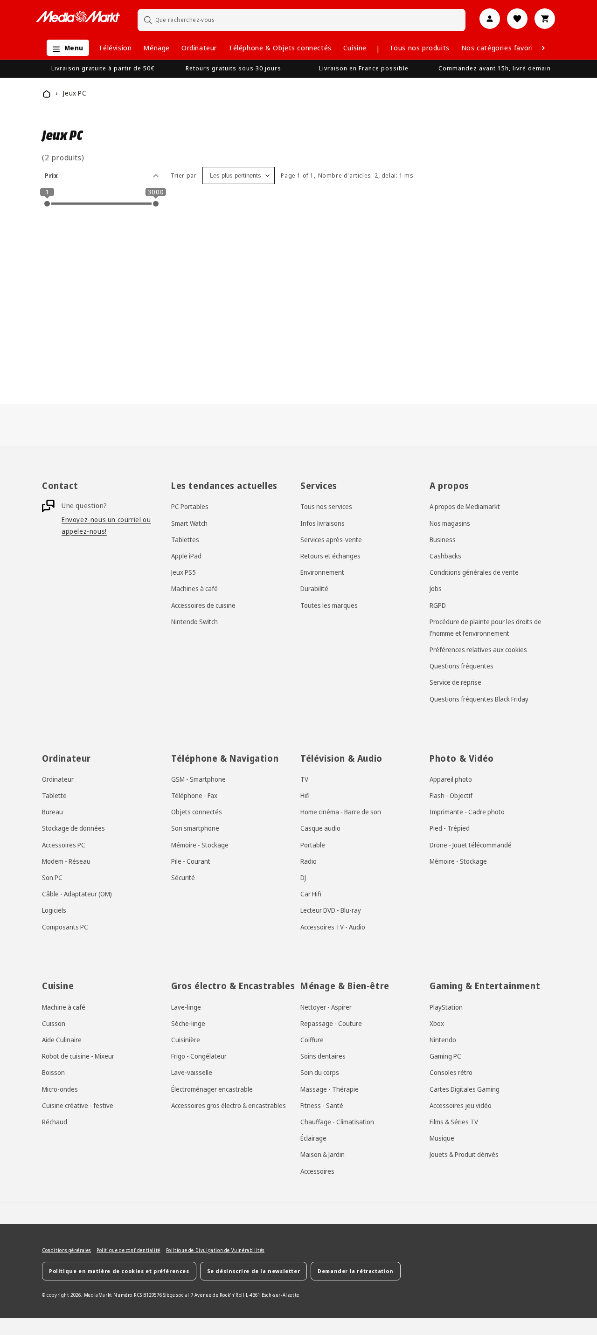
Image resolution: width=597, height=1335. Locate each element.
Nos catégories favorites (502, 47)
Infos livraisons (322, 522)
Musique (442, 1138)
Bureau (52, 811)
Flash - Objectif (451, 795)
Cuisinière (185, 1039)
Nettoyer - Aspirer (326, 1007)
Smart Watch (189, 522)
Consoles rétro (451, 1072)
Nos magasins (450, 522)
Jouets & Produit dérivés (464, 1154)
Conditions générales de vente (474, 572)
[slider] (47, 204)
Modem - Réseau (66, 861)
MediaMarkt (98, 1294)
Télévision (115, 47)
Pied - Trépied (450, 828)
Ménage (156, 47)
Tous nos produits (419, 47)
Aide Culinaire (62, 1039)
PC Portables (189, 506)
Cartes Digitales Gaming (465, 1088)
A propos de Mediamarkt (465, 506)
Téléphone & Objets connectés (280, 47)
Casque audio (320, 828)
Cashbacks (445, 555)
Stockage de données (73, 828)
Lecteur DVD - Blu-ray (330, 910)
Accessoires (317, 1170)
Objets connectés (196, 811)
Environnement (322, 572)
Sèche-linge (188, 1023)
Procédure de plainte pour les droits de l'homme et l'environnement (485, 627)
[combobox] (301, 19)
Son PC (52, 877)
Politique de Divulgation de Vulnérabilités (215, 1250)
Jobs (436, 588)
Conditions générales (66, 1250)
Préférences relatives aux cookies (478, 649)
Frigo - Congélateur (199, 1056)
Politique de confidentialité (128, 1250)
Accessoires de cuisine (203, 604)
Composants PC (65, 926)
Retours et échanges (330, 555)
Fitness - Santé (321, 1105)
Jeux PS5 (183, 572)
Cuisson (53, 1023)
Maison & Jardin (322, 1154)
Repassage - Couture (331, 1023)
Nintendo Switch (194, 621)
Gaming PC (445, 1056)
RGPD (438, 604)
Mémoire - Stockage (200, 844)
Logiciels (54, 910)
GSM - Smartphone (198, 779)
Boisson (53, 1072)
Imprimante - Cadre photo (467, 811)
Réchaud (54, 1121)
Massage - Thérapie (329, 1088)
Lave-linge (186, 1007)
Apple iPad (186, 555)
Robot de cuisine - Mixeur (78, 1056)
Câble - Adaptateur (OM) (77, 893)
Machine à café (63, 1007)
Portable (312, 844)
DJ (303, 877)
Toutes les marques (329, 604)
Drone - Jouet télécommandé (471, 844)
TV (304, 779)
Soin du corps (319, 1072)
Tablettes (185, 539)
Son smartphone (195, 828)
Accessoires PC (63, 844)
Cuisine (355, 47)
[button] (65, 48)
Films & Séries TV (454, 1121)
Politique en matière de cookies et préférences (119, 1270)
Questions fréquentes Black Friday (479, 698)
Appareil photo (451, 779)
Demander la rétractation (355, 1270)
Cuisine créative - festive (77, 1105)
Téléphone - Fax (194, 795)
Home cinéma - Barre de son (340, 811)
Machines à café (194, 588)
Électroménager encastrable (212, 1088)
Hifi (305, 795)
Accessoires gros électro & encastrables (228, 1105)
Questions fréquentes (461, 665)
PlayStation (446, 1007)
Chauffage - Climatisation (337, 1121)
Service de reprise (455, 682)
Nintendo (443, 1039)
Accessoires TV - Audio (332, 926)
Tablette (54, 795)
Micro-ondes (60, 1088)
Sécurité (183, 877)
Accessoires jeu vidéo (461, 1105)
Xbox (437, 1023)
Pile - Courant (190, 861)
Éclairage (313, 1138)
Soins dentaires (323, 1056)
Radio (308, 861)
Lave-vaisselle (191, 1072)
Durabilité (314, 588)
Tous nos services (326, 506)
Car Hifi (310, 893)
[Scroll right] (543, 48)
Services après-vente (331, 539)
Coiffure (312, 1039)
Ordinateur (199, 47)
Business (443, 539)
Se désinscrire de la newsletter (253, 1270)
